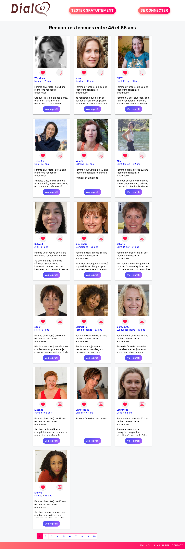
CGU (148, 545)
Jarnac (38, 412)
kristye (38, 492)
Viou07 (79, 161)
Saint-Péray (123, 81)
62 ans (136, 163)
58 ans (94, 246)
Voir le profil (51, 109)
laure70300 (123, 326)
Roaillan (80, 81)
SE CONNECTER (154, 10)
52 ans (128, 412)
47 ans (89, 412)
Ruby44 (38, 243)
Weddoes (39, 78)
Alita (119, 161)
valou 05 (39, 161)
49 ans (90, 81)
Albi (36, 246)
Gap (36, 163)
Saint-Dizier (123, 246)
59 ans (135, 81)
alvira (79, 78)
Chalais (80, 412)
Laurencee (122, 409)
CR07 (120, 78)
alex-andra (81, 243)
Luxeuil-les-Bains (126, 329)
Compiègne (82, 246)
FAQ (142, 545)
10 (94, 536)
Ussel (120, 412)
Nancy (37, 81)
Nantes (38, 495)
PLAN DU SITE (161, 545)
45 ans (48, 495)
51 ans (47, 81)
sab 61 (38, 326)
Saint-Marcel (124, 163)
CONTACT (177, 545)
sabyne (121, 243)
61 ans (45, 329)
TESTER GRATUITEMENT (92, 10)
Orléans (80, 163)
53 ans (90, 163)
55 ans (45, 163)
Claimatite (81, 326)
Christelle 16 (82, 409)
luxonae (38, 409)
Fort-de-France (84, 329)
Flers (37, 329)
